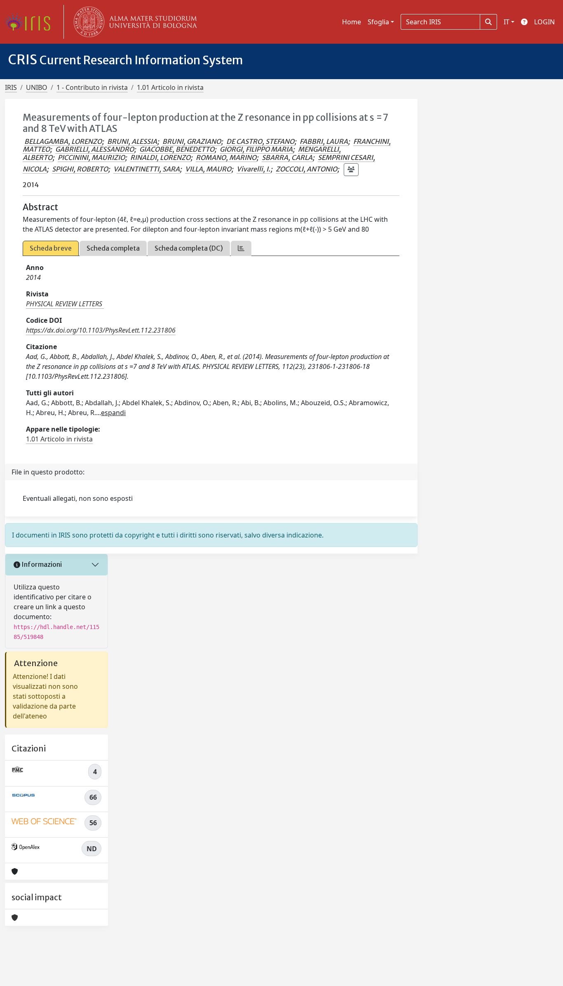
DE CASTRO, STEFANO (260, 141)
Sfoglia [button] (378, 21)
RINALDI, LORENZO (160, 157)
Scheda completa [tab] (113, 248)
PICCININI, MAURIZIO (91, 157)
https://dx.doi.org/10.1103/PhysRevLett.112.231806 (101, 330)
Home (351, 21)
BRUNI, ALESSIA (132, 141)
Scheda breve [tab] (51, 248)
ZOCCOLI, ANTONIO (306, 169)
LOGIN (544, 21)
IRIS (11, 87)
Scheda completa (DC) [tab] (189, 248)
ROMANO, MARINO (226, 157)
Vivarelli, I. (253, 169)
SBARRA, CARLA (287, 157)
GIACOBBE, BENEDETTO (176, 149)
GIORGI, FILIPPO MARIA (256, 149)
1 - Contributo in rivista (92, 87)
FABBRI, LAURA (324, 141)
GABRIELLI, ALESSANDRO (94, 149)
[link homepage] (31, 22)
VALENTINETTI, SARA (146, 169)
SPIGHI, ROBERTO (80, 169)
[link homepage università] (133, 22)
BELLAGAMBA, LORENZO (63, 141)
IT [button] (506, 21)
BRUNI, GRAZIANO (191, 141)
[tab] (241, 248)
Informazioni (41, 564)
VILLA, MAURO (208, 169)
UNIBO (36, 87)
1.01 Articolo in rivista (170, 87)
